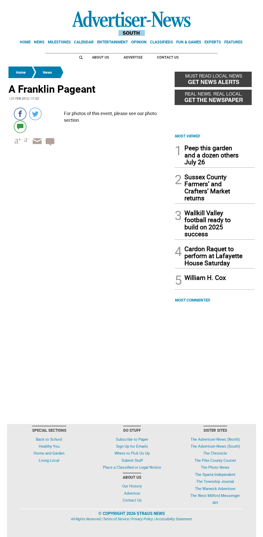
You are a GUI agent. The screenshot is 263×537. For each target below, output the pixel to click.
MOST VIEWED (187, 135)
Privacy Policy (142, 518)
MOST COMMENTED (192, 300)
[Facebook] (20, 114)
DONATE (242, 6)
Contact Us (168, 57)
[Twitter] (35, 114)
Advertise (133, 57)
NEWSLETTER (213, 6)
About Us (100, 57)
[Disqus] (90, 220)
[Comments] (20, 126)
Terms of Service (116, 518)
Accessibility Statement (173, 518)
